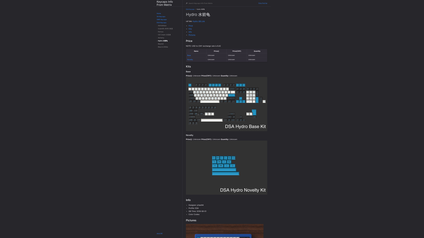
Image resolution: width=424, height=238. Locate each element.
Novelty (190, 59)
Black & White (163, 47)
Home (159, 13)
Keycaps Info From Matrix (165, 3)
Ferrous (160, 32)
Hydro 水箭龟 (163, 41)
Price (191, 26)
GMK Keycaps (162, 19)
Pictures (192, 35)
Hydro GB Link (199, 21)
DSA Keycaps (161, 22)
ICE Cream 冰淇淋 (164, 35)
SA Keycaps (161, 16)
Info (190, 32)
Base (189, 55)
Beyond (161, 44)
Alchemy (161, 38)
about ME (160, 233)
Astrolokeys (162, 25)
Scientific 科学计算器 (165, 29)
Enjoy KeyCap (262, 3)
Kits (190, 29)
